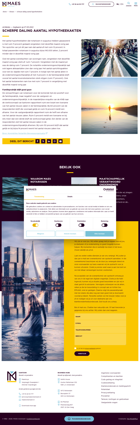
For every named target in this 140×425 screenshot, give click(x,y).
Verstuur (82, 354)
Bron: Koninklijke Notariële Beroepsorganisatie (23, 133)
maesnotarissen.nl (28, 400)
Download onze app (29, 406)
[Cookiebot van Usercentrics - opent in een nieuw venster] (105, 189)
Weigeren (40, 234)
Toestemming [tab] (39, 196)
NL (118, 4)
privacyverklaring (90, 348)
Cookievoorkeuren (33, 419)
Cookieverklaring (108, 383)
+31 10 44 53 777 (78, 4)
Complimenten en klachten (112, 376)
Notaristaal (105, 389)
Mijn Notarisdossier (103, 4)
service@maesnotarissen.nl (31, 397)
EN (122, 4)
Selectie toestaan (70, 234)
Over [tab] (100, 196)
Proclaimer (105, 396)
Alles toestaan (99, 234)
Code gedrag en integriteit (111, 379)
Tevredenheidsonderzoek (81, 419)
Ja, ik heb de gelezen (89, 348)
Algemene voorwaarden (110, 373)
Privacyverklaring (108, 392)
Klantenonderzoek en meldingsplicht (116, 386)
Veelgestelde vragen (109, 402)
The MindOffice (132, 419)
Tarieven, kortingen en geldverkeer (115, 399)
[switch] (58, 225)
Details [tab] (70, 196)
